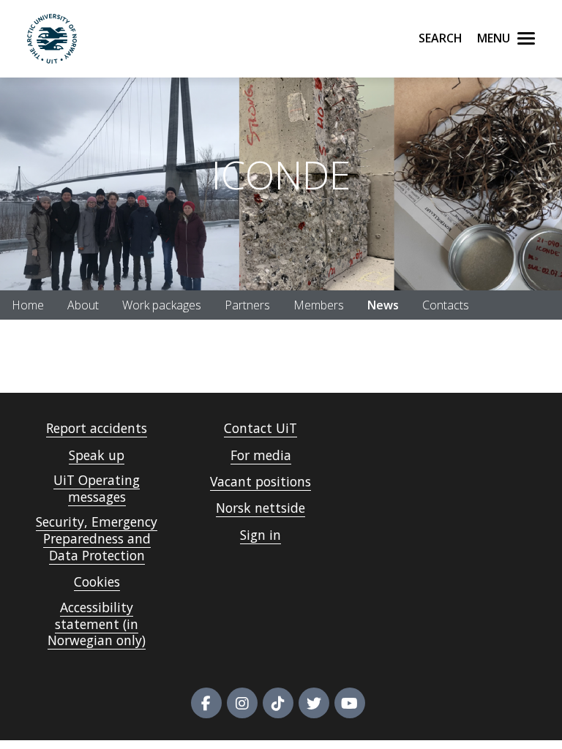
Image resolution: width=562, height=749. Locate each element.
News (383, 305)
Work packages (161, 305)
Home (28, 305)
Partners (247, 305)
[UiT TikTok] (278, 703)
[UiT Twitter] (314, 703)
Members (318, 305)
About (83, 305)
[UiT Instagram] (242, 703)
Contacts (445, 305)
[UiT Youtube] (349, 703)
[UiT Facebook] (206, 703)
